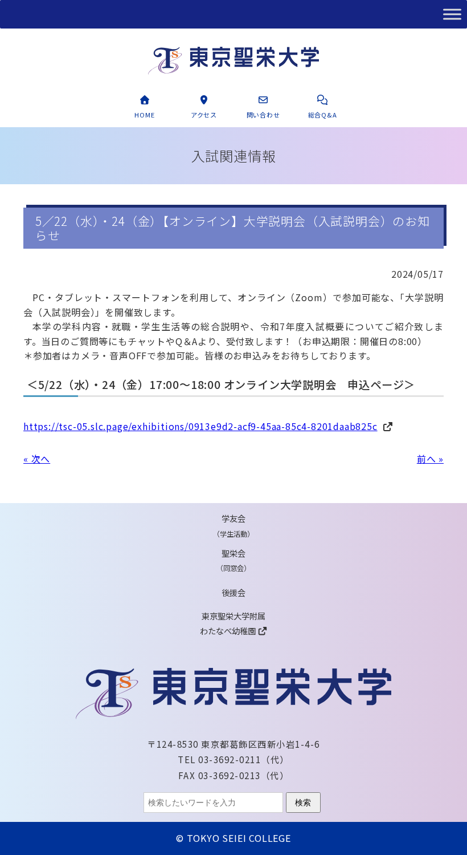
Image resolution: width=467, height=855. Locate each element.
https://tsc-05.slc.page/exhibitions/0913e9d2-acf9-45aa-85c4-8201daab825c (200, 426)
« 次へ (36, 458)
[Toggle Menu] (452, 14)
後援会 (233, 592)
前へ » (430, 458)
